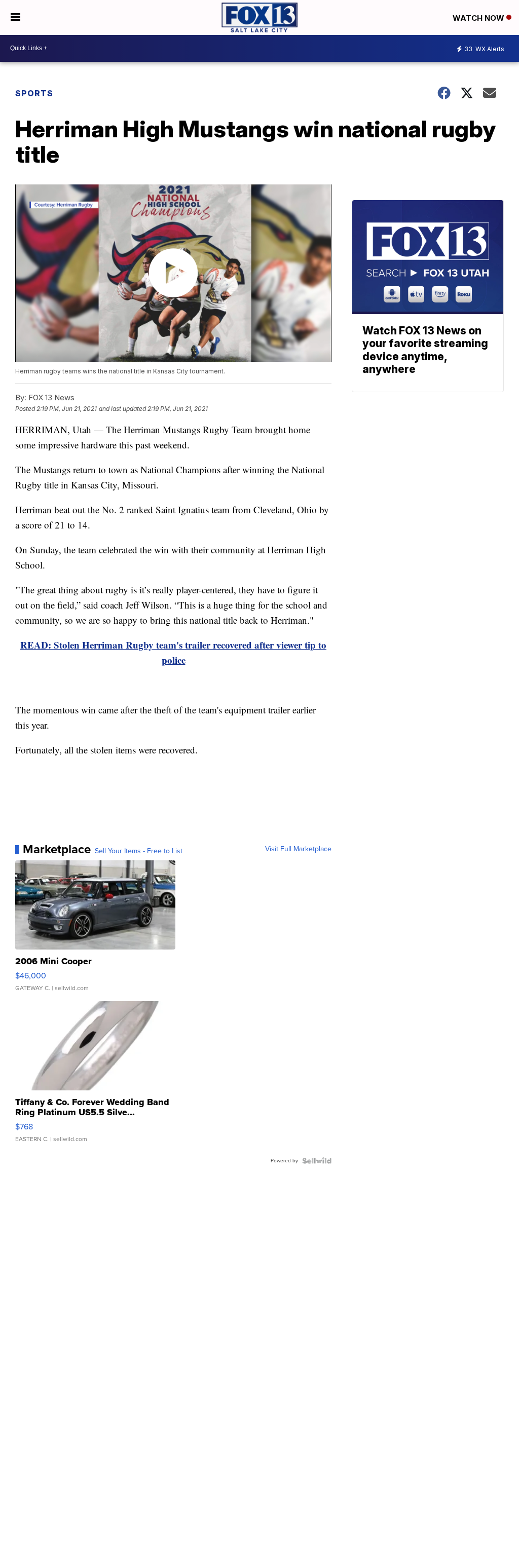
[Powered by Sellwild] (316, 1160)
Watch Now (479, 18)
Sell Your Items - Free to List (138, 851)
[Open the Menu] (15, 17)
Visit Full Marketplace (298, 849)
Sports (34, 93)
